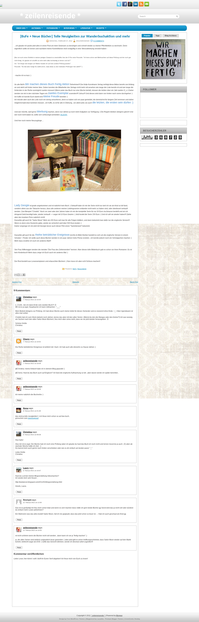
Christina (27, 297)
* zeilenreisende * (50, 16)
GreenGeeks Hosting (132, 619)
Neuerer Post (17, 282)
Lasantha (100, 619)
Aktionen (37, 28)
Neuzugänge (81, 269)
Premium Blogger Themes (114, 619)
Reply (19, 331)
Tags (158, 36)
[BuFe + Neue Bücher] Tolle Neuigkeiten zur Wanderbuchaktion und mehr (75, 36)
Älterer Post (134, 282)
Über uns (21, 28)
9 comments (98, 41)
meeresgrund (33, 418)
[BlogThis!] (18, 274)
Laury (26, 468)
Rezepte (101, 28)
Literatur (86, 28)
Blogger (119, 616)
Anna (25, 408)
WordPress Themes (78, 619)
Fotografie (53, 28)
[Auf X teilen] (21, 274)
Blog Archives (171, 36)
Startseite (75, 282)
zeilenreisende (30, 361)
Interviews (70, 28)
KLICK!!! (63, 115)
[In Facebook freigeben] (24, 274)
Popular (147, 36)
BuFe (74, 269)
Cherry (26, 339)
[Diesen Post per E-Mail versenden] (15, 274)
